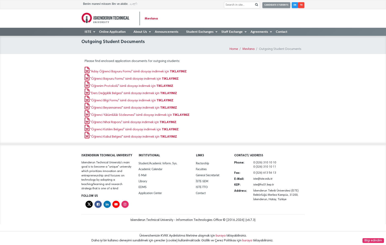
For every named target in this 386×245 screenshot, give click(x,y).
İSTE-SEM (202, 181)
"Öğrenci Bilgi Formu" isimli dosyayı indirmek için (131, 100)
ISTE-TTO (202, 187)
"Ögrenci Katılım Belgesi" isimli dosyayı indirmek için (134, 129)
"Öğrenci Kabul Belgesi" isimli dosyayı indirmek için (133, 136)
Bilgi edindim (373, 240)
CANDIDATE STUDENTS (276, 5)
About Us (140, 31)
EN (295, 5)
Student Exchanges (200, 31)
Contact (281, 31)
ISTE (88, 31)
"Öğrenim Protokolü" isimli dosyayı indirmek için (131, 86)
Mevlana (151, 18)
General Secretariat (207, 175)
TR (301, 5)
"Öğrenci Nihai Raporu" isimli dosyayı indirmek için (133, 122)
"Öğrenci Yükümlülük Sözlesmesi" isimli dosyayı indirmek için (139, 115)
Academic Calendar (150, 169)
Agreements (259, 31)
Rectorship (202, 163)
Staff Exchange (232, 31)
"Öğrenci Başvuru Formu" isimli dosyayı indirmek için (134, 78)
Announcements (166, 31)
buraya (221, 235)
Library (143, 181)
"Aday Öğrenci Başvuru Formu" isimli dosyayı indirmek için (138, 71)
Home (234, 49)
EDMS (143, 187)
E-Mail (142, 175)
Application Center (150, 193)
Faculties (201, 169)
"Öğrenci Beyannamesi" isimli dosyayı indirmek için (133, 107)
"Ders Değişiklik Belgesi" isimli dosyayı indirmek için (133, 93)
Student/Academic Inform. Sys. (158, 163)
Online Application (112, 31)
